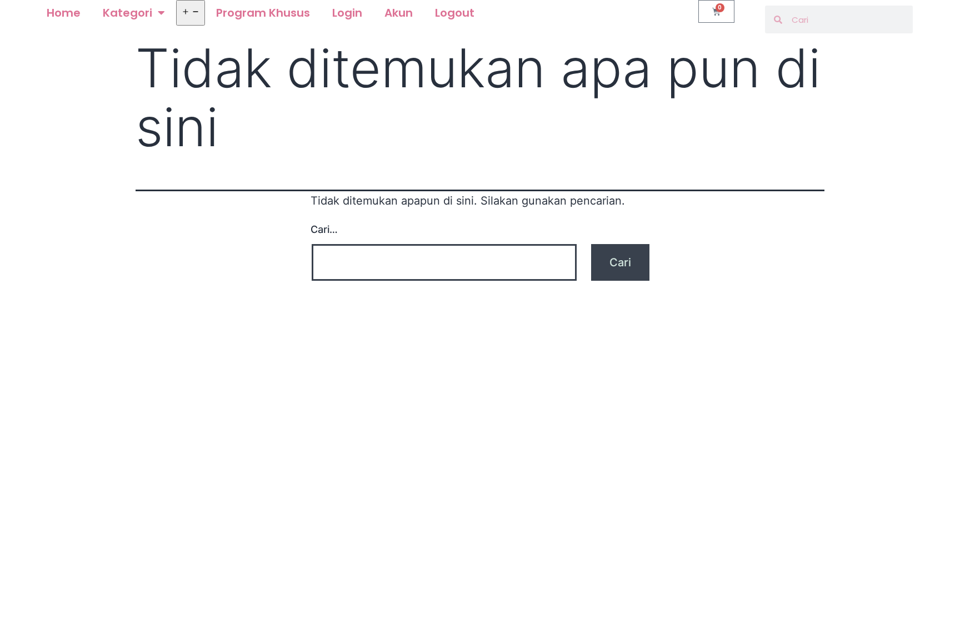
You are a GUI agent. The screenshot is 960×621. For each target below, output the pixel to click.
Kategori (127, 13)
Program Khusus (263, 13)
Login (347, 13)
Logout (454, 13)
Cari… (324, 229)
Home (64, 13)
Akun (398, 13)
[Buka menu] (190, 13)
